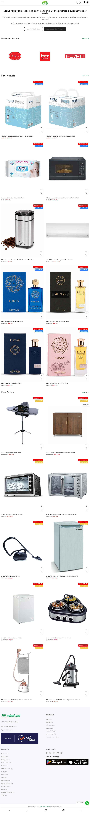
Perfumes (4, 789)
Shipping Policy (50, 731)
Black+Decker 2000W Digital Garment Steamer (16, 700)
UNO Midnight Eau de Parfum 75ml (57, 321)
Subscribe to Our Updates (54, 29)
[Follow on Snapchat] (54, 752)
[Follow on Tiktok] (61, 752)
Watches (4, 795)
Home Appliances (6, 763)
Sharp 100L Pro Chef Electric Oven (12, 514)
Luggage (4, 771)
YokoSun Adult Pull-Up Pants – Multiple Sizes (60, 136)
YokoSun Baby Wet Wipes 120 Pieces (13, 198)
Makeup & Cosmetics (7, 792)
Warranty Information (52, 737)
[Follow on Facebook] (47, 752)
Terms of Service (51, 734)
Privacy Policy (50, 725)
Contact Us (49, 722)
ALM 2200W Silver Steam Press (11, 452)
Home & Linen (5, 786)
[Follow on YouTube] (58, 752)
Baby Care (4, 774)
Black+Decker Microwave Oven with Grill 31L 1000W (62, 198)
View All (84, 38)
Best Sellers (5, 757)
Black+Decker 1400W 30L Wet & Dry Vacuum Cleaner (63, 700)
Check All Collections (33, 29)
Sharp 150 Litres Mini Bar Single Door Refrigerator (62, 576)
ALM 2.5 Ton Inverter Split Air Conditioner (59, 260)
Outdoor (4, 777)
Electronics (4, 766)
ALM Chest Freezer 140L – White (11, 638)
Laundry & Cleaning (7, 783)
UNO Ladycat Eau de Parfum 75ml (57, 383)
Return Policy (50, 728)
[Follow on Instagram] (50, 752)
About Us (48, 719)
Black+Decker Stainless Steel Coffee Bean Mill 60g (17, 260)
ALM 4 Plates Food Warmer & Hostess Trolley (60, 452)
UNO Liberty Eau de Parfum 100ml (12, 321)
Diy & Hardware (6, 780)
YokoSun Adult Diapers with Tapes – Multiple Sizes (17, 136)
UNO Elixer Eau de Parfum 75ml (11, 383)
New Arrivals (5, 754)
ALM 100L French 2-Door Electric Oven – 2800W (61, 514)
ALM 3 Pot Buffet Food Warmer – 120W (58, 638)
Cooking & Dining (6, 768)
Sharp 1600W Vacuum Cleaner (10, 576)
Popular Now (5, 760)
